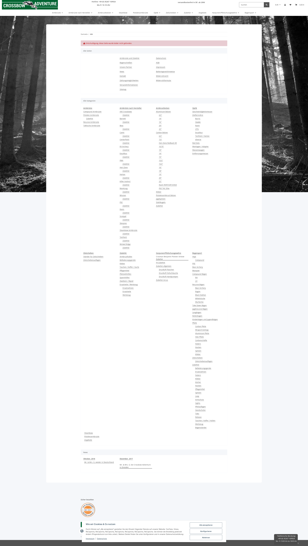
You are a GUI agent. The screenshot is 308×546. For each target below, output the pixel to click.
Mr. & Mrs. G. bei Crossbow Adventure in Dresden (135, 466)
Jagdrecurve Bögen (200, 309)
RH (196, 277)
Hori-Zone (124, 167)
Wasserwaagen (198, 150)
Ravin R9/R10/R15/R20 (168, 185)
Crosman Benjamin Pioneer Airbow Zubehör (170, 257)
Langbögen (196, 312)
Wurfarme (199, 302)
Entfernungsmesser (200, 153)
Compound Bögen (199, 274)
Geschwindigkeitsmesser (202, 111)
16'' (160, 122)
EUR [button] (276, 5)
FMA (121, 160)
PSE (121, 202)
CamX (122, 132)
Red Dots (196, 143)
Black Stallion (200, 295)
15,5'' (161, 160)
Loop (197, 396)
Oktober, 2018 (89, 459)
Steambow (88, 433)
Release (198, 417)
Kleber (158, 192)
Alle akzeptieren (206, 525)
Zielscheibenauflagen (92, 260)
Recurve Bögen (198, 284)
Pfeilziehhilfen (125, 274)
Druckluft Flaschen (166, 269)
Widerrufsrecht (162, 76)
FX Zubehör (160, 262)
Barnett (123, 118)
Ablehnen (206, 537)
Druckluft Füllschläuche (168, 273)
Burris (197, 118)
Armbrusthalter (126, 256)
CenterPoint (124, 139)
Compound (199, 260)
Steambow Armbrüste (128, 230)
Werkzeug (127, 295)
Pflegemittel (124, 270)
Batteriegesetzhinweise (165, 71)
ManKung (124, 188)
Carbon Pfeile (200, 326)
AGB (157, 62)
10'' (160, 150)
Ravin (122, 209)
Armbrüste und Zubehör (129, 58)
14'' (160, 118)
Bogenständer (201, 427)
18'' (160, 171)
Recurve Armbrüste (91, 122)
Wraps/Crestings (202, 330)
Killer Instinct (125, 181)
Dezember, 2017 (126, 459)
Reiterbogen (197, 316)
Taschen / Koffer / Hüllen (205, 420)
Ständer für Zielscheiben (93, 256)
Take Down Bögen (199, 305)
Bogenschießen (126, 62)
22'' (160, 129)
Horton (122, 174)
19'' (160, 174)
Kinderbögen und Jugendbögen (205, 319)
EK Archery (124, 146)
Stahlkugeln (161, 202)
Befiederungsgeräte (128, 260)
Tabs (197, 413)
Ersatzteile (127, 291)
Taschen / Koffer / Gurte (129, 267)
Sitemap (123, 89)
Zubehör (89, 118)
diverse (198, 139)
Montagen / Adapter (200, 146)
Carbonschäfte (201, 340)
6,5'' (160, 115)
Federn (198, 344)
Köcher (198, 382)
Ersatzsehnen (128, 288)
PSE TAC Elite (164, 188)
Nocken (198, 347)
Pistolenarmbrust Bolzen (166, 195)
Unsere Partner (126, 67)
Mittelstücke (200, 298)
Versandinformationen (129, 85)
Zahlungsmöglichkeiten (129, 80)
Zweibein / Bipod (126, 281)
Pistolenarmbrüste (91, 436)
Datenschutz (102, 539)
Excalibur (123, 153)
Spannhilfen (125, 277)
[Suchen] (266, 4)
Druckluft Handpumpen (168, 276)
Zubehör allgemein (163, 266)
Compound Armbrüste (92, 111)
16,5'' (161, 164)
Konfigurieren (206, 531)
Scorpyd (123, 216)
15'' (160, 157)
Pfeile (194, 323)
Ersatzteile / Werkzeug (129, 284)
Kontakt (123, 76)
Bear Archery (197, 267)
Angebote (88, 440)
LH (196, 281)
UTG (197, 129)
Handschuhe (200, 410)
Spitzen (198, 351)
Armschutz (199, 399)
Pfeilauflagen (200, 406)
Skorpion (123, 223)
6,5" (160, 136)
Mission (123, 195)
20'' (160, 125)
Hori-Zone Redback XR (168, 143)
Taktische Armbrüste (91, 125)
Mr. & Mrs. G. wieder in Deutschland (99, 462)
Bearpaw (195, 270)
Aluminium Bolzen (163, 111)
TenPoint (123, 237)
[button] (285, 5)
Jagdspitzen (160, 199)
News (122, 71)
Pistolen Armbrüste (91, 115)
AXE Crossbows (126, 111)
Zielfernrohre (197, 115)
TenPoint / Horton (202, 136)
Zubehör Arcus (162, 280)
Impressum (90, 539)
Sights (197, 403)
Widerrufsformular (163, 80)
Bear (121, 125)
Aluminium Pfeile (202, 333)
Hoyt (194, 256)
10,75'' (161, 146)
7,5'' (160, 139)
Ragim (197, 291)
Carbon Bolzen (162, 132)
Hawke (198, 122)
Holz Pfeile (199, 337)
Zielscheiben (197, 358)
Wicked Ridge (125, 244)
